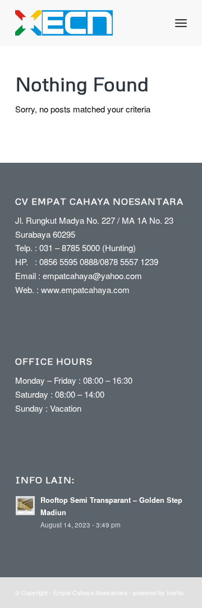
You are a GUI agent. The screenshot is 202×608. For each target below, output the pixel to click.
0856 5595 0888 (68, 261)
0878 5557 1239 (129, 261)
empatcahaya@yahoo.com (92, 275)
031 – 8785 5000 (69, 247)
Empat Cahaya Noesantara (90, 592)
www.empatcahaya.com (85, 289)
